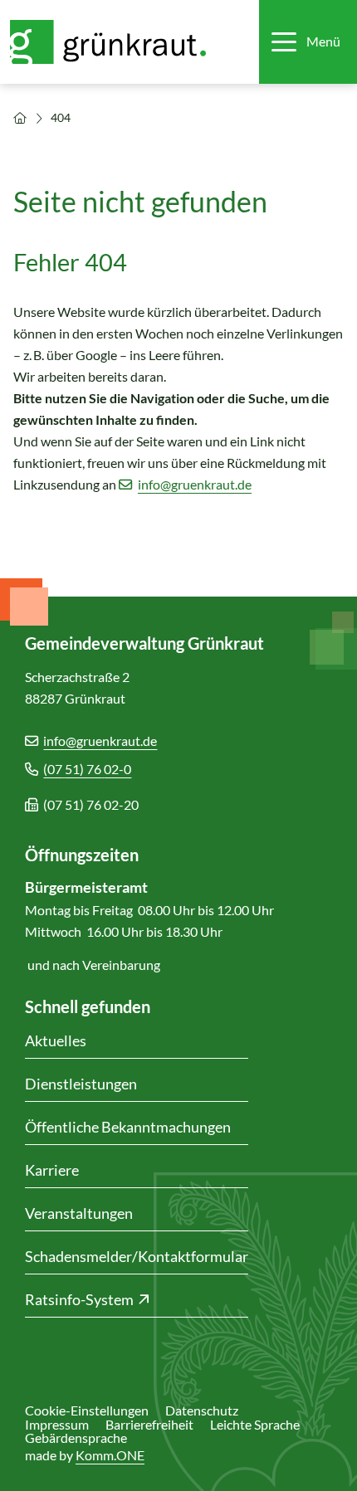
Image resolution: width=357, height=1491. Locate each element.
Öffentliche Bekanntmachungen (128, 1127)
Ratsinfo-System (79, 1299)
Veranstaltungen (79, 1213)
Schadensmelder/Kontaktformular (136, 1256)
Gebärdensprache (76, 1437)
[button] (305, 42)
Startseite (20, 118)
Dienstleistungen (81, 1083)
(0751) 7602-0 (87, 769)
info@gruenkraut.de (194, 484)
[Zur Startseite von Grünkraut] (118, 42)
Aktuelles (55, 1040)
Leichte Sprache (255, 1424)
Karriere (52, 1170)
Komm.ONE (110, 1455)
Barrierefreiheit (149, 1424)
